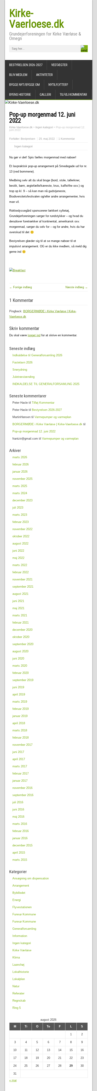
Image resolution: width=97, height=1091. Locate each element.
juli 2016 (17, 802)
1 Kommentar (66, 138)
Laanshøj (18, 964)
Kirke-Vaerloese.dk (36, 18)
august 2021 (20, 593)
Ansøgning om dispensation (30, 878)
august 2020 (20, 651)
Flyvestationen (22, 907)
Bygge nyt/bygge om (24, 85)
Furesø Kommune (24, 914)
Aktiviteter (44, 75)
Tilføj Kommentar (73, 95)
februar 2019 (20, 708)
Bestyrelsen (28, 138)
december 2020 (22, 629)
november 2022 (22, 529)
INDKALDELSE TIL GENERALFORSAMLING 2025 (45, 384)
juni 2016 (18, 809)
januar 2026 (20, 471)
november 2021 (22, 579)
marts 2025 (19, 486)
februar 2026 (20, 464)
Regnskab (18, 1000)
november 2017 (22, 744)
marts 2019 (19, 701)
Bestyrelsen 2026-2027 (25, 65)
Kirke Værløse (21, 950)
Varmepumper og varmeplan (53, 417)
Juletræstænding (23, 376)
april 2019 (18, 694)
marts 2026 (19, 457)
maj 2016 (18, 816)
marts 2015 (19, 859)
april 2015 (18, 852)
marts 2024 (19, 493)
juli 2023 (17, 507)
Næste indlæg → (76, 287)
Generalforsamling (24, 928)
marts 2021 (19, 615)
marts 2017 (19, 766)
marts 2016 (19, 823)
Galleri (45, 95)
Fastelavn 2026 (22, 362)
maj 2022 (18, 558)
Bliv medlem (18, 75)
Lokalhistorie (20, 972)
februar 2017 (20, 773)
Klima (16, 957)
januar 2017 (20, 780)
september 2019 (22, 680)
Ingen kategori (23, 146)
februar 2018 (20, 737)
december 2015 (22, 845)
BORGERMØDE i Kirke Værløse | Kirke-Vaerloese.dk (47, 424)
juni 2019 (18, 687)
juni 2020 (18, 658)
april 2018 (18, 723)
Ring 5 (16, 1007)
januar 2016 (20, 838)
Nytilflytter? (58, 85)
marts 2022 (19, 565)
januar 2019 (20, 716)
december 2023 (22, 500)
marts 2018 (19, 730)
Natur (15, 986)
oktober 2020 (20, 637)
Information (19, 936)
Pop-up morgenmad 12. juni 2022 (33, 431)
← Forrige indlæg (20, 287)
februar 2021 (20, 622)
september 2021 (22, 586)
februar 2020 (20, 673)
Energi (16, 900)
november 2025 (22, 478)
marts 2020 (19, 665)
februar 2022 (20, 572)
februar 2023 (20, 522)
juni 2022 (18, 550)
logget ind (34, 335)
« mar (13, 1080)
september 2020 (22, 644)
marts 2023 (19, 514)
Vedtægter (59, 65)
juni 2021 (18, 601)
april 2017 (18, 759)
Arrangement (20, 885)
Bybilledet (18, 892)
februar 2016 (20, 831)
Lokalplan (18, 979)
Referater (18, 993)
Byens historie (20, 95)
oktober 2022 (20, 536)
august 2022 (20, 543)
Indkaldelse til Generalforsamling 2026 (37, 355)
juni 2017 (18, 752)
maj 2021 (18, 608)
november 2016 (22, 788)
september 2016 (22, 795)
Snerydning (19, 369)
